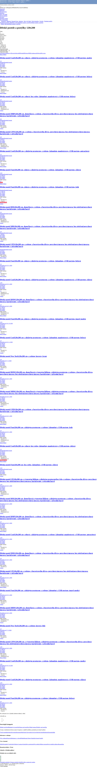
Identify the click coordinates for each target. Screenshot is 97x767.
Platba (22, 738)
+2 (0, 69)
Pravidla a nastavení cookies (28, 762)
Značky (12, 744)
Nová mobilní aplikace (52, 744)
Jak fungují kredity (38, 738)
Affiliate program (43, 744)
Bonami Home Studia (29, 738)
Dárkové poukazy (18, 744)
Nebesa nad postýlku (24, 727)
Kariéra (24, 744)
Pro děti (9, 22)
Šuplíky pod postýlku (42, 727)
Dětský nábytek (15, 22)
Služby (1, 744)
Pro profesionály (30, 744)
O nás (9, 744)
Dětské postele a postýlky (37, 22)
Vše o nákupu (3, 738)
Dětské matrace (33, 727)
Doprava (9, 738)
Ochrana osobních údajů (16, 762)
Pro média (36, 744)
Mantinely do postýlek (13, 727)
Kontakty (5, 744)
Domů (1, 22)
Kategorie (5, 22)
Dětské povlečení (4, 727)
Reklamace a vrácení (16, 738)
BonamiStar (61, 744)
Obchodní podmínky (5, 762)
